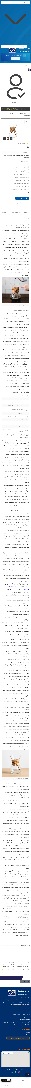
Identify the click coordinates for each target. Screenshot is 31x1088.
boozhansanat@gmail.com (23, 1017)
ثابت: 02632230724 (25, 1014)
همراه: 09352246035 (25, 1012)
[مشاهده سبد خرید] (29, 69)
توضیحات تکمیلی (15, 212)
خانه (28, 108)
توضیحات (25, 212)
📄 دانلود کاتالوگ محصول (22, 198)
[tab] (26, 212)
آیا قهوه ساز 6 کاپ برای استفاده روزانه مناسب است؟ (16, 885)
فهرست (26, 66)
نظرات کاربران (4, 212)
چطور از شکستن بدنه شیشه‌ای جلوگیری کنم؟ (18, 927)
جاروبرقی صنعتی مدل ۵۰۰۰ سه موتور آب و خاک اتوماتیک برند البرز (8, 966)
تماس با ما (27, 1044)
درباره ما (28, 1032)
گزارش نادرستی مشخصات (21, 143)
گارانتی (27, 1074)
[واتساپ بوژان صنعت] (15, 1072)
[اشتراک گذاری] (11, 138)
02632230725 (16, 1014)
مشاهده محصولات (15, 58)
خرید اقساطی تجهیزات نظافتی (17, 1038)
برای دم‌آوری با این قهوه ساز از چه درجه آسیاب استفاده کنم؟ (16, 918)
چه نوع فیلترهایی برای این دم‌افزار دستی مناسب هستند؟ (15, 895)
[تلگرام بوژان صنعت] (12, 1072)
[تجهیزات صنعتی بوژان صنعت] (19, 50)
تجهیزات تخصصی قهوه (19, 108)
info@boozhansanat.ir (25, 1019)
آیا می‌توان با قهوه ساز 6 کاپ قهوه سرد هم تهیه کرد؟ (16, 906)
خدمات (28, 1041)
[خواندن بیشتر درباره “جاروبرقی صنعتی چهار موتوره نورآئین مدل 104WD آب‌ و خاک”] (28, 969)
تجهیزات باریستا (14, 735)
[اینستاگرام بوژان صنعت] (19, 1072)
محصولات (25, 108)
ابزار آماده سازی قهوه (10, 108)
